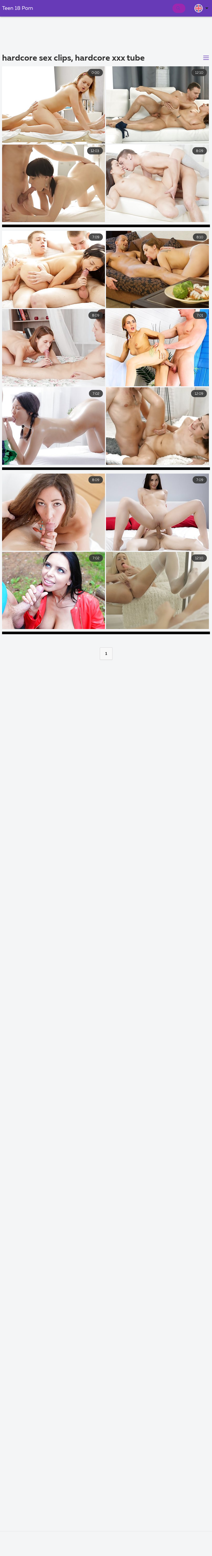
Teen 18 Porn (17, 8)
